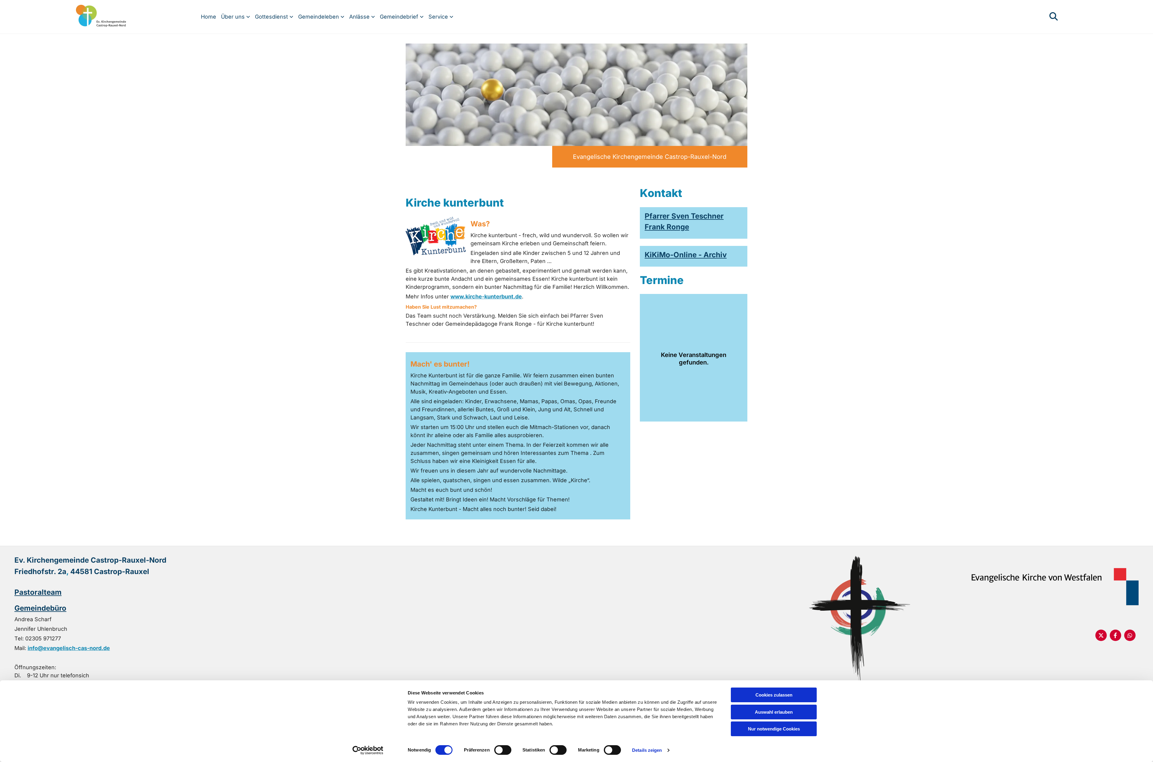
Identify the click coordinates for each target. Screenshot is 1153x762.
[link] (236, 17)
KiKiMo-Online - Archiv (686, 254)
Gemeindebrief (400, 17)
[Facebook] (1115, 635)
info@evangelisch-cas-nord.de (69, 648)
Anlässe (360, 17)
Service (438, 17)
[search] (1053, 16)
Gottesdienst (272, 17)
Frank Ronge (667, 226)
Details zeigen (647, 750)
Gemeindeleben (319, 17)
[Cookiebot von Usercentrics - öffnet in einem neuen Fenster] (368, 750)
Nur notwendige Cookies (774, 728)
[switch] (502, 750)
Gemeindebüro (40, 608)
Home (208, 17)
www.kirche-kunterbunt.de (486, 296)
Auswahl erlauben (774, 712)
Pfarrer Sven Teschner (684, 216)
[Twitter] (1101, 635)
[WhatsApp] (1129, 635)
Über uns (233, 17)
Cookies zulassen (773, 694)
